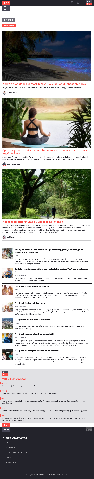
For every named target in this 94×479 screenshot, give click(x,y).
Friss (4, 379)
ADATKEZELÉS (10, 457)
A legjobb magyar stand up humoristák (34, 334)
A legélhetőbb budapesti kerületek (33, 319)
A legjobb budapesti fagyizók (30, 303)
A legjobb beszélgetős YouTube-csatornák (37, 350)
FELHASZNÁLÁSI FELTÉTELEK (16, 452)
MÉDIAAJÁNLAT (11, 462)
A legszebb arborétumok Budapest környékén (32, 221)
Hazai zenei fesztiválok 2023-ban (32, 286)
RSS (6, 443)
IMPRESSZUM (10, 447)
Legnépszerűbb (18, 379)
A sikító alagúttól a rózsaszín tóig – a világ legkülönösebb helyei (44, 83)
